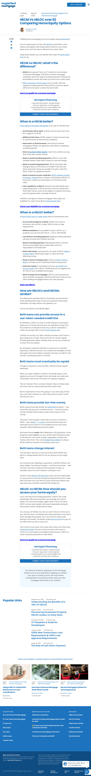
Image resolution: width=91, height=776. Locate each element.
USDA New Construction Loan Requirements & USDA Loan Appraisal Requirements (47, 635)
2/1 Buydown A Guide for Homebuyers (44, 623)
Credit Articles (74, 728)
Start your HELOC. (27, 285)
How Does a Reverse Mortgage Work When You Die (45, 688)
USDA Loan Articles (76, 723)
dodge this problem (52, 440)
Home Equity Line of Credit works (34, 217)
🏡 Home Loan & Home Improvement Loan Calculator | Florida (48, 726)
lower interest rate (52, 330)
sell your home (56, 519)
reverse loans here (53, 201)
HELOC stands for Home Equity (35, 83)
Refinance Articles (76, 732)
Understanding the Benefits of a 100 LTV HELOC (48, 603)
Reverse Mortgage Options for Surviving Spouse (73, 688)
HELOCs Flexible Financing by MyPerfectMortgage (18, 683)
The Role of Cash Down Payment (48, 645)
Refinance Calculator (40, 715)
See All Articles (74, 736)
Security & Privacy (41, 771)
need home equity (27, 529)
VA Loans (6, 732)
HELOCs (49, 44)
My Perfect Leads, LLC (15, 760)
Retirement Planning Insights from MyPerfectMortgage (48, 683)
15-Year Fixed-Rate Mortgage (14, 719)
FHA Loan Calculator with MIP (43, 736)
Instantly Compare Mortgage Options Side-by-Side (48, 720)
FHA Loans (7, 728)
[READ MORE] (16, 672)
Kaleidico (7, 696)
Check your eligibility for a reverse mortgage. (40, 206)
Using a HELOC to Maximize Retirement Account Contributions (14, 689)
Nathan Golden (32, 29)
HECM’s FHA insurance (40, 476)
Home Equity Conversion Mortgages (34, 126)
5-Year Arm (7, 723)
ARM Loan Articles (75, 715)
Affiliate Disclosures (54, 771)
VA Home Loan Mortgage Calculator (46, 732)
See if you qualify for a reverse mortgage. (38, 93)
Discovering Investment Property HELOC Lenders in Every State (49, 613)
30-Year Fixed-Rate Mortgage (14, 715)
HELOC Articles (74, 719)
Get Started (76, 5)
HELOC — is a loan (38, 422)
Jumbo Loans (8, 740)
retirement (65, 39)
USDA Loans (7, 736)
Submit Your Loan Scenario (45, 114)
